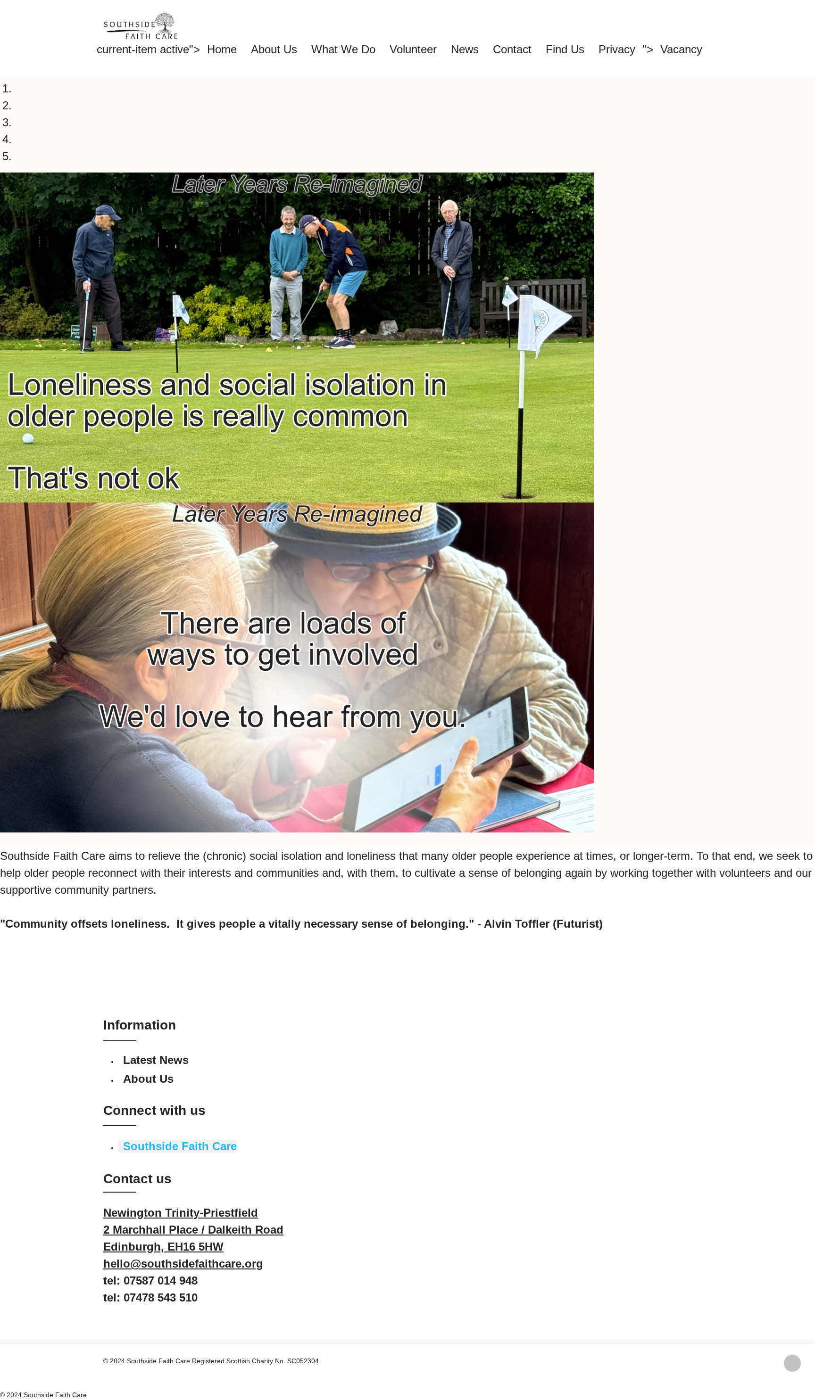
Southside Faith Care (180, 1146)
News (465, 49)
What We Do (343, 49)
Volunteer (413, 49)
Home (222, 49)
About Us (274, 49)
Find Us (565, 49)
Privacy (617, 49)
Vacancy (681, 49)
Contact (512, 49)
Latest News (156, 1060)
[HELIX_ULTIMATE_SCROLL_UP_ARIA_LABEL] (792, 1363)
